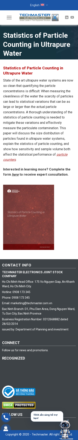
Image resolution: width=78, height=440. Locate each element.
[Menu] (9, 17)
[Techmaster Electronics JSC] (39, 17)
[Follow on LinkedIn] (66, 17)
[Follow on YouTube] (72, 17)
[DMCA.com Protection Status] (19, 405)
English (35, 5)
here (15, 174)
